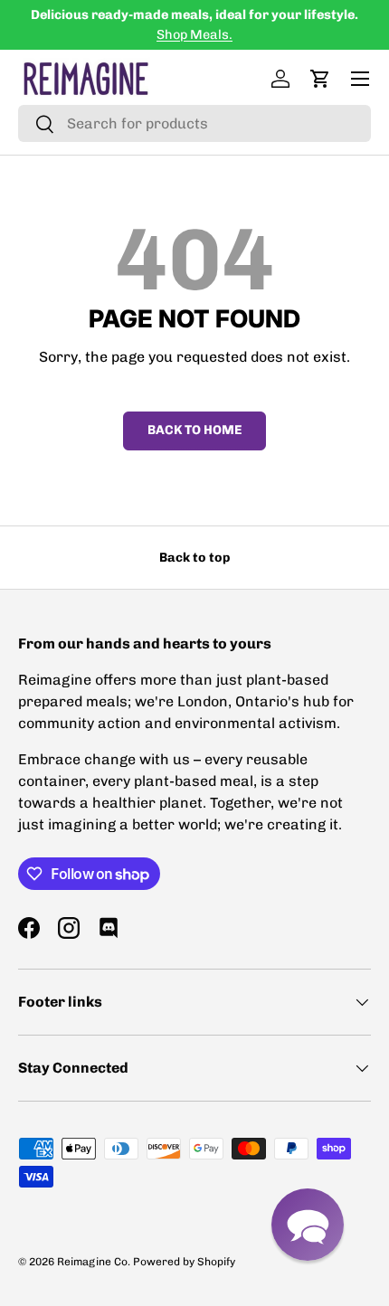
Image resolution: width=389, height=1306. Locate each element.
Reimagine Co (92, 1261)
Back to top (194, 557)
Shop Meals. (194, 34)
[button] (320, 79)
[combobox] (194, 123)
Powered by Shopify (184, 1261)
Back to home (194, 430)
